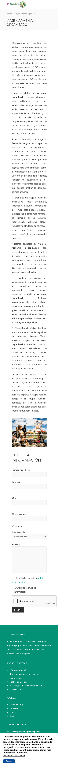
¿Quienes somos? (18, 670)
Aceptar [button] (9, 761)
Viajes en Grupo (17, 704)
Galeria (13, 712)
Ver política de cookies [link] (14, 755)
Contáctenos (16, 678)
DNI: (14, 498)
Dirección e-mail (19, 514)
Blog (12, 716)
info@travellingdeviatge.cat (26, 731)
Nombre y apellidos (21, 470)
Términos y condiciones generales (25, 674)
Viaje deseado (18, 532)
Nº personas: (18, 526)
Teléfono (16, 482)
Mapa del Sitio (16, 689)
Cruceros (14, 708)
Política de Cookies (18, 681)
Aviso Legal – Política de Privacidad (26, 685)
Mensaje (16, 544)
